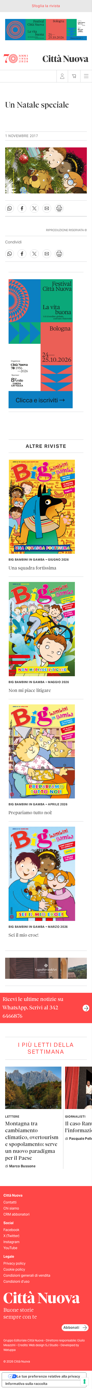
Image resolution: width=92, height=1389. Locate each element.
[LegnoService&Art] (46, 968)
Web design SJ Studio (44, 1345)
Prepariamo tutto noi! (30, 813)
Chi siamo (11, 1208)
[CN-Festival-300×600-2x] (41, 343)
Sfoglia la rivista (46, 6)
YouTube (10, 1248)
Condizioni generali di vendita (26, 1275)
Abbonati (71, 1327)
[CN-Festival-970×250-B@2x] (46, 29)
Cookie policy (14, 1269)
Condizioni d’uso (16, 1281)
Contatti (9, 1202)
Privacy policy (14, 1263)
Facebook (11, 1230)
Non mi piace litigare (30, 690)
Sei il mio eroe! (24, 935)
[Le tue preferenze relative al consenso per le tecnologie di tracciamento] (84, 1381)
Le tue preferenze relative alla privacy (48, 1376)
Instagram (11, 1242)
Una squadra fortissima (32, 568)
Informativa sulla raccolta (26, 1383)
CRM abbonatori (16, 1214)
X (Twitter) (11, 1236)
